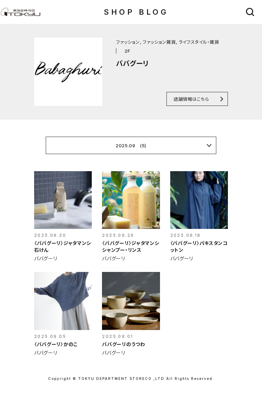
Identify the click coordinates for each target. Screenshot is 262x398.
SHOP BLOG (136, 12)
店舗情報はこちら (191, 99)
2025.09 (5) (131, 145)
